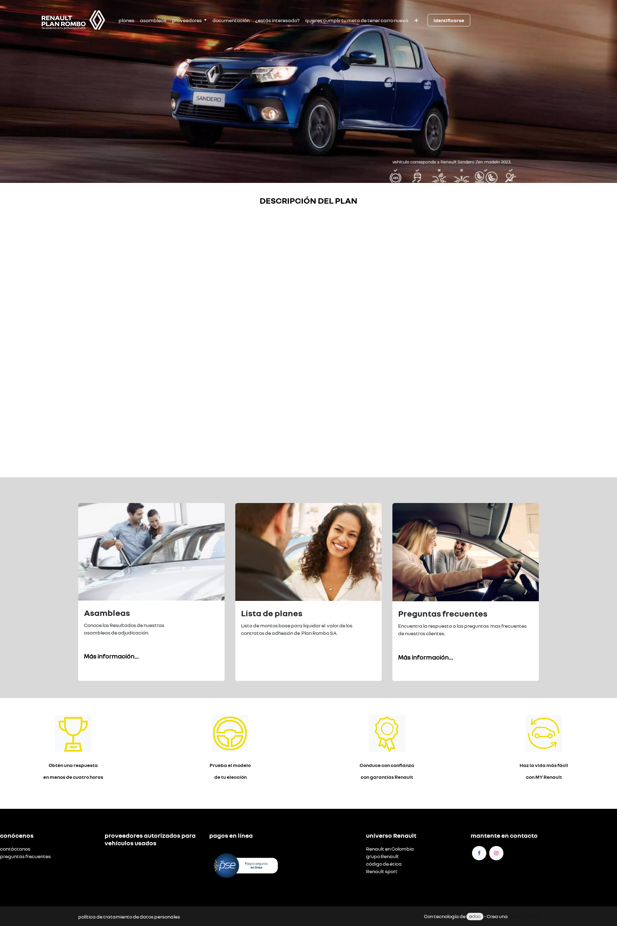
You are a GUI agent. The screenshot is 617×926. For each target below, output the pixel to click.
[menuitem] (126, 20)
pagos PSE (221, 849)
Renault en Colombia (390, 849)
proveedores (119, 856)
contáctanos (15, 849)
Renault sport (381, 871)
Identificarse (448, 20)
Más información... (111, 656)
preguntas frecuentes (25, 856)
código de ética (384, 864)
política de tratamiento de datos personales (129, 916)
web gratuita (523, 916)
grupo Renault (382, 856)
